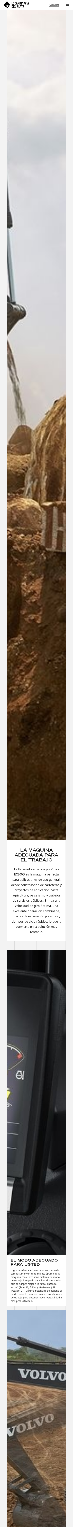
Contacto (54, 4)
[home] (16, 5)
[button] (67, 5)
